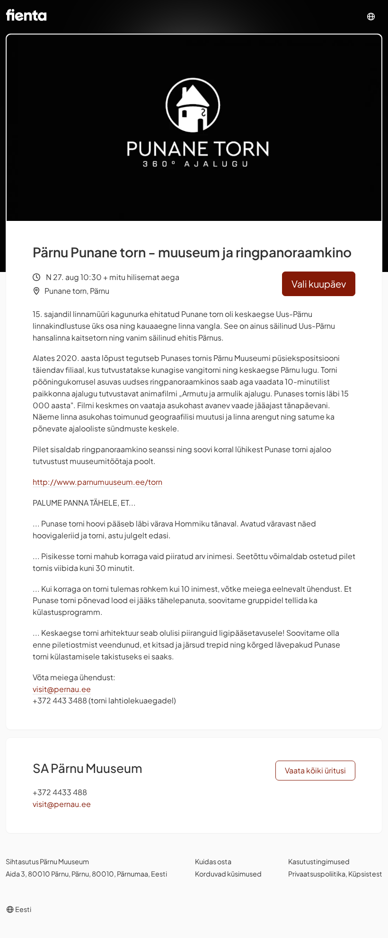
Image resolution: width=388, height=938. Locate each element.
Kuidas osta (213, 861)
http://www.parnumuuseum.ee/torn (97, 482)
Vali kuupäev (318, 283)
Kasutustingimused (319, 861)
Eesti (22, 909)
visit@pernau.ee (62, 689)
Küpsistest (365, 873)
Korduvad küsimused (228, 873)
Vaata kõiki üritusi (315, 770)
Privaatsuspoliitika (316, 873)
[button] (371, 17)
